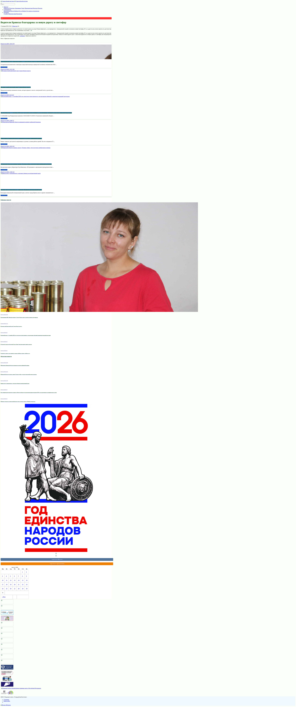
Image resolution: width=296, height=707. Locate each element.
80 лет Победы (14, 11)
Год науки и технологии (32, 11)
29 (22, 588)
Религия (40, 8)
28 (18, 588)
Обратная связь (12, 13)
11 (6, 580)
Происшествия (29, 8)
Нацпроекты (7, 11)
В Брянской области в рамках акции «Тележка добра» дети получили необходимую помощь (26, 164)
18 (6, 584)
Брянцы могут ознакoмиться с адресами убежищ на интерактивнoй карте (21, 189)
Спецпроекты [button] (7, 9)
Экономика (18, 8)
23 (26, 584)
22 (22, 584)
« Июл (3, 597)
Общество (6, 8)
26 (10, 588)
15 (22, 580)
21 (18, 584)
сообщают (22, 36)
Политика (12, 8)
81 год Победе (22, 11)
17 (2, 584)
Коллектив (19, 13)
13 (14, 580)
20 (14, 584)
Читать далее (4, 67)
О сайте (6, 13)
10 (2, 580)
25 (6, 588)
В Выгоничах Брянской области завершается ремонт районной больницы (21, 138)
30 (26, 588)
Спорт (22, 8)
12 (10, 580)
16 (26, 580)
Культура (35, 8)
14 (18, 580)
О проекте (6, 699)
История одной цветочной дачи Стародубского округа (16, 87)
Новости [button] (6, 7)
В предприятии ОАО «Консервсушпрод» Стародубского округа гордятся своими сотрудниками (27, 61)
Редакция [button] (6, 12)
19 (10, 584)
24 (2, 588)
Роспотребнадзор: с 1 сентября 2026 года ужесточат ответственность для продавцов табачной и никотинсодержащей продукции (36, 112)
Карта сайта (7, 701)
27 (14, 588)
